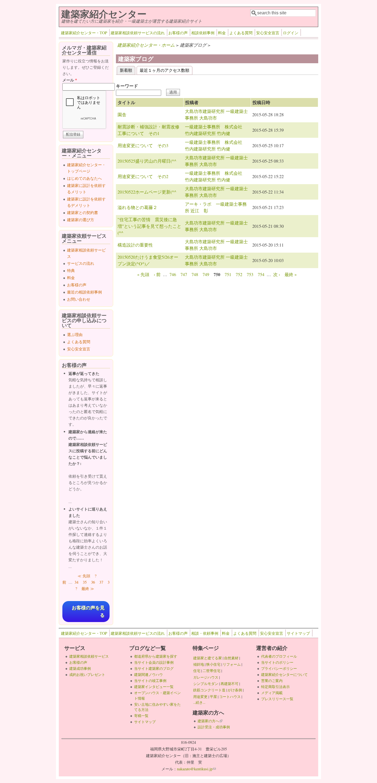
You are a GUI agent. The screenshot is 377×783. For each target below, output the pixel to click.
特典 (71, 270)
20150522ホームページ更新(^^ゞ (149, 192)
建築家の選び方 (80, 219)
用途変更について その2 (143, 176)
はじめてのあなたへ (84, 178)
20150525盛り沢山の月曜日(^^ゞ (149, 161)
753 (250, 274)
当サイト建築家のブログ (154, 668)
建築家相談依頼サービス (89, 656)
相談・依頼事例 (204, 633)
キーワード (127, 86)
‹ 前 (157, 274)
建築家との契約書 (82, 212)
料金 (222, 32)
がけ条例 (235, 689)
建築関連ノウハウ (148, 674)
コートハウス (230, 696)
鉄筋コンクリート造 (209, 689)
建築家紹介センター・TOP (84, 32)
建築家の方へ (210, 720)
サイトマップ (298, 633)
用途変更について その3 (143, 145)
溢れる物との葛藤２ (137, 207)
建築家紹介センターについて (284, 674)
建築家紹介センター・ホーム (146, 45)
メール (69, 80)
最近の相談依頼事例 (84, 292)
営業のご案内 (272, 680)
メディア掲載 (272, 692)
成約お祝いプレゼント (87, 674)
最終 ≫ (87, 588)
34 (76, 582)
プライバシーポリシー (279, 668)
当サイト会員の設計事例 (154, 662)
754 (261, 274)
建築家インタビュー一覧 (154, 686)
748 (195, 274)
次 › (276, 274)
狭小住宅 (213, 664)
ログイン (290, 32)
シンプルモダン (205, 683)
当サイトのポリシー (277, 662)
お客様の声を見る (88, 611)
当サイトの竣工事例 (150, 680)
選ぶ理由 (75, 334)
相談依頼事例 (202, 32)
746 (172, 274)
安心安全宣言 (267, 32)
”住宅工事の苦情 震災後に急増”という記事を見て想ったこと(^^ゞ (149, 226)
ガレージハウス (205, 677)
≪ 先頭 (84, 575)
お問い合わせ (78, 299)
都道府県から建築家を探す (155, 656)
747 (183, 274)
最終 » (291, 274)
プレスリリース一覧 (277, 698)
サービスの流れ (80, 263)
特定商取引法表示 (275, 686)
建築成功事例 (80, 668)
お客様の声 (178, 32)
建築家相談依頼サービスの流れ (138, 32)
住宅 (196, 670)
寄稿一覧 (141, 715)
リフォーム (232, 664)
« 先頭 (143, 274)
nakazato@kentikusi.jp (196, 768)
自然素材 (231, 657)
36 (93, 582)
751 (228, 274)
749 (206, 274)
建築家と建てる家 (207, 657)
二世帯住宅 (212, 670)
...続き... (199, 702)
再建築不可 (229, 683)
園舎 (122, 114)
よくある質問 (241, 32)
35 (85, 582)
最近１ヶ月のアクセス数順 (164, 70)
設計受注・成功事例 (214, 726)
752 (239, 274)
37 (101, 582)
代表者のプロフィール (279, 656)
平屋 (213, 696)
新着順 (127, 70)
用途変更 (200, 696)
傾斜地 (198, 664)
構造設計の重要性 (135, 245)
